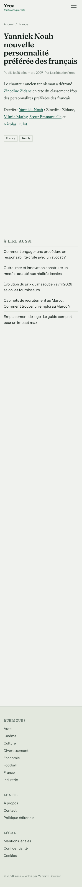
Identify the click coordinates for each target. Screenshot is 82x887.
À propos (11, 803)
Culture (10, 743)
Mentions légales (17, 841)
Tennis (26, 138)
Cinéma (10, 736)
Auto (8, 728)
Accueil (9, 24)
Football (10, 765)
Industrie (11, 780)
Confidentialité (16, 848)
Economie (12, 758)
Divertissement (16, 750)
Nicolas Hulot (15, 124)
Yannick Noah (31, 110)
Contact (10, 810)
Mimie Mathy (16, 117)
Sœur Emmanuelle (45, 117)
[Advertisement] (41, 189)
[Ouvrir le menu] (73, 7)
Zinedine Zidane (18, 91)
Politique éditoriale (19, 818)
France (23, 24)
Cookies (10, 855)
